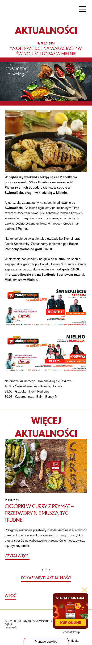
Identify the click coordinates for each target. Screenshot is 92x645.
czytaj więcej (17, 555)
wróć (10, 595)
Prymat (19, 10)
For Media (72, 640)
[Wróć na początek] (46, 595)
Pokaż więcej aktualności (46, 577)
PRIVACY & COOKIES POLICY (43, 621)
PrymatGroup (71, 632)
